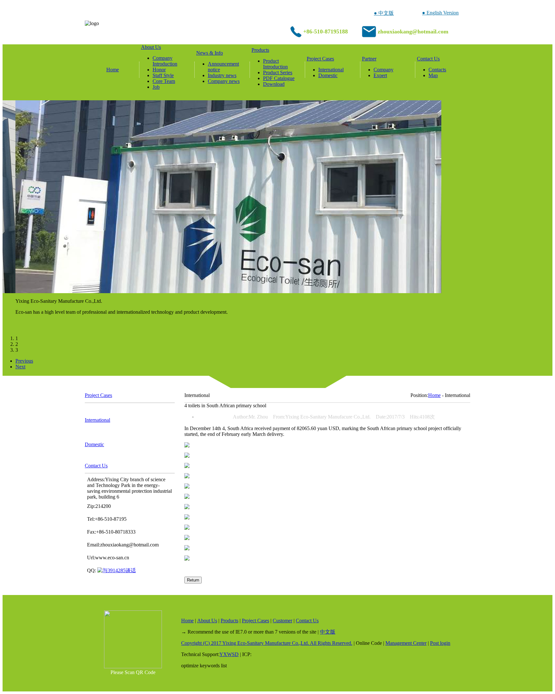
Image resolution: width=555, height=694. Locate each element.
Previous (24, 361)
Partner (369, 58)
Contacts (437, 69)
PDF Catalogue (279, 78)
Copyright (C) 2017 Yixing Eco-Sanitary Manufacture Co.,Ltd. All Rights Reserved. (266, 643)
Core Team (164, 81)
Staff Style (163, 75)
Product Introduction (275, 63)
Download (274, 84)
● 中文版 (384, 13)
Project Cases (320, 58)
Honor (159, 69)
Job (156, 87)
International (331, 69)
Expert (380, 75)
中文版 (327, 632)
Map (433, 75)
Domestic (328, 75)
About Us (151, 47)
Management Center (406, 643)
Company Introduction (165, 61)
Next (20, 366)
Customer (282, 620)
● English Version (440, 12)
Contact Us (428, 58)
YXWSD (229, 654)
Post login (440, 643)
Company (383, 69)
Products (260, 50)
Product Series (277, 72)
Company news (224, 81)
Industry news (222, 75)
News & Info (209, 53)
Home (112, 69)
